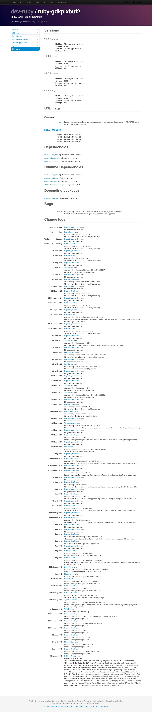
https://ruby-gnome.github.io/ (37, 22)
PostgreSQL (55, 706)
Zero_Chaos (68, 567)
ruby (53, 155)
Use (44, 2)
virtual (46, 158)
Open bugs (16, 46)
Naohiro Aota (69, 411)
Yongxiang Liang (70, 423)
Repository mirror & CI (72, 227)
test (60, 122)
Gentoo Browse (133, 2)
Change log (16, 49)
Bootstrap (96, 706)
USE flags (15, 33)
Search (51, 2)
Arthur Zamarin (69, 352)
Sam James (68, 267)
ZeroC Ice (88, 706)
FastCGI (70, 706)
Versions (15, 30)
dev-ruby (22, 11)
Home (14, 2)
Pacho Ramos (69, 232)
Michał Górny (69, 574)
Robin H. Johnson (70, 593)
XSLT (76, 706)
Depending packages (19, 42)
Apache (63, 706)
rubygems (53, 158)
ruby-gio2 (55, 178)
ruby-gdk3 (55, 198)
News (21, 2)
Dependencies (17, 36)
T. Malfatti (67, 609)
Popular (37, 2)
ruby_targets (52, 130)
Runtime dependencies (20, 39)
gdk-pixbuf (54, 161)
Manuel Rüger (69, 642)
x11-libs (47, 161)
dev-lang (47, 155)
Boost (81, 706)
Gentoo (46, 706)
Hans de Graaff (69, 244)
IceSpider (104, 706)
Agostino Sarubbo (70, 600)
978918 (59, 211)
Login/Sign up (61, 2)
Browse (29, 2)
